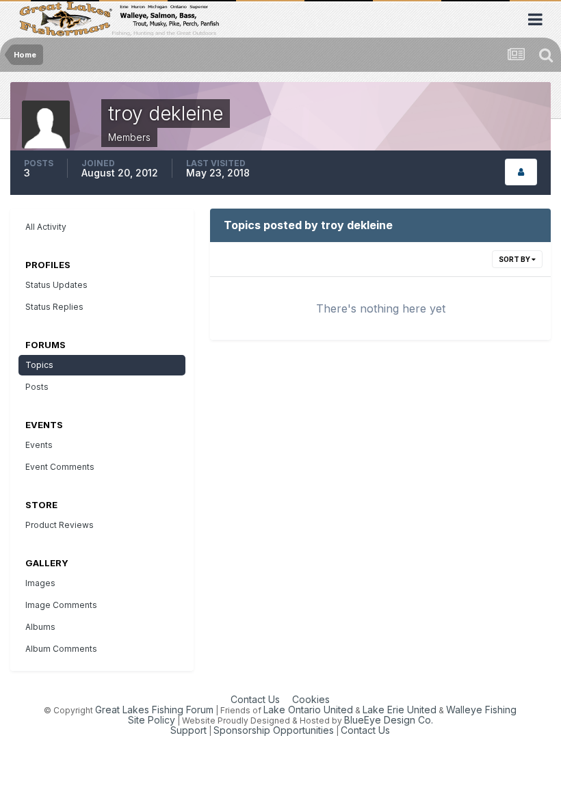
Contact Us (255, 699)
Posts (37, 387)
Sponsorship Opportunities (273, 730)
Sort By (515, 259)
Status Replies (54, 307)
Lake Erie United (399, 709)
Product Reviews (59, 525)
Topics (39, 365)
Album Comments (61, 649)
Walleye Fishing (481, 709)
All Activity (45, 227)
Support (188, 730)
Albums (40, 627)
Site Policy (151, 720)
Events (39, 445)
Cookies (311, 699)
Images (40, 583)
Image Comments (61, 605)
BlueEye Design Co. (388, 720)
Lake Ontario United (308, 709)
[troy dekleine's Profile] (521, 172)
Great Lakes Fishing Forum (154, 709)
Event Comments (59, 467)
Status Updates (56, 285)
